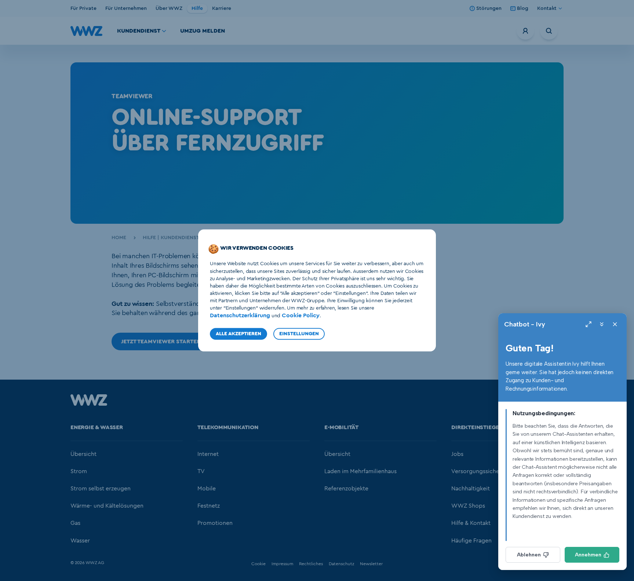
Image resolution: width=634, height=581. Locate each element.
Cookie (258, 564)
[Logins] (525, 31)
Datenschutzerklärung (240, 315)
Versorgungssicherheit (481, 471)
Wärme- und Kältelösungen (106, 506)
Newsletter (371, 564)
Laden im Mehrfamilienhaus (360, 471)
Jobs (457, 454)
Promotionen (215, 523)
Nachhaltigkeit (470, 489)
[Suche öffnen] (549, 31)
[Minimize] (602, 324)
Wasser (80, 541)
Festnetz (208, 506)
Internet (208, 454)
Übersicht (83, 454)
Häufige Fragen (471, 541)
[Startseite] (88, 404)
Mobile (206, 489)
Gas (75, 523)
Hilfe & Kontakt (471, 523)
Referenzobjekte (346, 489)
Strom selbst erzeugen (100, 489)
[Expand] (588, 324)
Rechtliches (311, 564)
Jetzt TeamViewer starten (161, 341)
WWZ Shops (468, 506)
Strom (78, 471)
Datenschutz (341, 564)
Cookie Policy (301, 315)
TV (201, 471)
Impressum (282, 564)
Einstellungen (299, 334)
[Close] (615, 324)
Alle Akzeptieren (238, 334)
